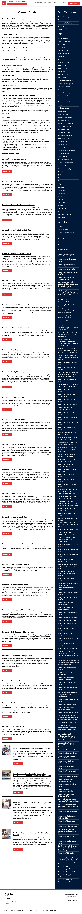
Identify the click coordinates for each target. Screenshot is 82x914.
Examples (61, 181)
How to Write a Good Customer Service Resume (66, 533)
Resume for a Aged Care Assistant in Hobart (66, 317)
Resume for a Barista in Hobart (13, 444)
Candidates (61, 190)
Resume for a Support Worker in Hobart (68, 598)
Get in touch (61, 26)
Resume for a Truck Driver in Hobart (15, 328)
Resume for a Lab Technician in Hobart (67, 380)
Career (60, 227)
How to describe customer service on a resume (67, 460)
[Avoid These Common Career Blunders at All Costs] (6, 754)
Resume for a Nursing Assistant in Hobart (17, 544)
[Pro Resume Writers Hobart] (14, 4)
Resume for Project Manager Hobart (15, 564)
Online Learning (63, 114)
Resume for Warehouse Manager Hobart (65, 603)
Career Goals (62, 111)
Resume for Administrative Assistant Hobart (67, 817)
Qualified (61, 187)
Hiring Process (63, 157)
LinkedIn (54, 2)
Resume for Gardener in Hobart (13, 280)
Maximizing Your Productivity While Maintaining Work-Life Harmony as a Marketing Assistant (68, 861)
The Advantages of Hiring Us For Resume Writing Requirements (67, 694)
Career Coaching (63, 154)
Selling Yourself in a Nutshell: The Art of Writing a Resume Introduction (68, 335)
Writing (60, 211)
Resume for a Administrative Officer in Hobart (67, 608)
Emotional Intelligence (65, 84)
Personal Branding (64, 93)
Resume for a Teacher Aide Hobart (67, 683)
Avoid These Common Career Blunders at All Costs (31, 749)
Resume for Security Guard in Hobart (67, 485)
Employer (61, 199)
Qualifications (62, 202)
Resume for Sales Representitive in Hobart (66, 790)
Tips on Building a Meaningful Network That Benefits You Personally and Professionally (68, 374)
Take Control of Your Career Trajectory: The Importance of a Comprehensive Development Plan (32, 775)
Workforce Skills (63, 96)
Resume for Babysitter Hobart (68, 617)
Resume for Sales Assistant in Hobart (68, 555)
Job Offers (61, 44)
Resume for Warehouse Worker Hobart (16, 254)
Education (61, 56)
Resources (52, 4)
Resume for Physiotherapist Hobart (15, 585)
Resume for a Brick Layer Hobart (66, 428)
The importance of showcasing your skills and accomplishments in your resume (68, 586)
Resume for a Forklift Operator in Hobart (68, 480)
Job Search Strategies (65, 135)
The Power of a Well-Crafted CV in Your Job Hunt (67, 497)
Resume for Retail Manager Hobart (67, 842)
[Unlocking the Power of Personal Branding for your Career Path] (6, 808)
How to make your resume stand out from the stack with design (67, 449)
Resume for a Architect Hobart (68, 750)
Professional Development (66, 150)
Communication (63, 50)
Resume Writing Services (66, 233)
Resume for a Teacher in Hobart (14, 493)
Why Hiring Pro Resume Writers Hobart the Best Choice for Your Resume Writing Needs (68, 294)
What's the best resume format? (66, 644)
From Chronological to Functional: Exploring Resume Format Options (68, 328)
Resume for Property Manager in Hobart (68, 876)
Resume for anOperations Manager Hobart (18, 610)
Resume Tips (62, 65)
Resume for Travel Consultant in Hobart (68, 550)
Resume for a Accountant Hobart (14, 397)
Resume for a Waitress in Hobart (66, 390)
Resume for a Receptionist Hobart (67, 400)
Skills (60, 196)
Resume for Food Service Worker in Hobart (66, 278)
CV (59, 236)
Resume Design (63, 68)
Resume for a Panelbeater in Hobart (67, 688)
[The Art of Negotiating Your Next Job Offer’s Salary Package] (6, 838)
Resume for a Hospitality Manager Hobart (17, 656)
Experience (61, 193)
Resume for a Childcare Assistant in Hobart (66, 762)
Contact (64, 4)
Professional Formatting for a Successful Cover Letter (68, 455)
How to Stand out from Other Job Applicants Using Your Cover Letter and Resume (68, 491)
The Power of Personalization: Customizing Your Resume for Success (68, 806)
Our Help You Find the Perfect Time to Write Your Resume (68, 385)
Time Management (64, 87)
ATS (59, 59)
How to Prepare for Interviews (68, 722)
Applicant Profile (63, 62)
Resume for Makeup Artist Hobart (66, 629)
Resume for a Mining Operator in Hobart (17, 470)
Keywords (61, 71)
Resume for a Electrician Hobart (14, 159)
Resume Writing (63, 17)
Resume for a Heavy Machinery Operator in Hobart (68, 868)
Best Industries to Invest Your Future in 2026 (67, 433)
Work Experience (63, 74)
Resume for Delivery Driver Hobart (67, 785)
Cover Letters (47, 2)
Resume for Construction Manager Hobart (17, 703)
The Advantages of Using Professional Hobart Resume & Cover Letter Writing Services (68, 717)
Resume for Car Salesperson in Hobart (68, 700)
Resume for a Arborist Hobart (68, 776)
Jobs (59, 184)
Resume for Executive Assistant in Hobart (17, 181)
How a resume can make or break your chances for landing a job (67, 539)
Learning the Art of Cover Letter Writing (66, 673)
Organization (62, 47)
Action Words (62, 77)
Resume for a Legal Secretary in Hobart (67, 668)
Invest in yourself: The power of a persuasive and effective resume (67, 566)
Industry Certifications (65, 123)
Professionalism (63, 108)
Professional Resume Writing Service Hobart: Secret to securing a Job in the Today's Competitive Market (68, 522)
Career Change (62, 141)
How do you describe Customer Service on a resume (68, 438)
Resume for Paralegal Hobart (67, 872)
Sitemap (40, 910)
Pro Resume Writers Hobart (11, 910)
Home (34, 2)
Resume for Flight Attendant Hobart (67, 418)
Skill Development (64, 120)
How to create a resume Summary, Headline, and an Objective (67, 831)
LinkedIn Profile (63, 230)
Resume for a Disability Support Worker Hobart (66, 881)
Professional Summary (65, 81)
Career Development (64, 126)
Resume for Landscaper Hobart (68, 712)
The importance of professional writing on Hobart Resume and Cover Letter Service (68, 662)
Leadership (61, 105)
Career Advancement (65, 117)
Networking (62, 99)
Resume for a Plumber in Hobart (66, 579)
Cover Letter (62, 242)
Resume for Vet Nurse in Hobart (66, 634)
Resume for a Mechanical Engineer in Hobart (66, 757)
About (59, 4)
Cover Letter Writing (64, 41)
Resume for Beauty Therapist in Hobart (16, 372)
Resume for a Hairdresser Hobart (14, 419)
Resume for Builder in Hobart (67, 753)
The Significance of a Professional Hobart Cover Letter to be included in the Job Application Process (67, 737)
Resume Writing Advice (65, 163)
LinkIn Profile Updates (65, 23)
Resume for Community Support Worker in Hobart (66, 255)
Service (60, 205)
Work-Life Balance (64, 90)
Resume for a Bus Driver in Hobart (67, 413)
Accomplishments (64, 53)
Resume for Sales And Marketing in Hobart (18, 350)
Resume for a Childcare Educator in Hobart (66, 708)
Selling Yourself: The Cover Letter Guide (67, 509)
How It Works (62, 2)
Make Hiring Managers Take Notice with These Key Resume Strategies (68, 357)
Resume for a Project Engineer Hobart (16, 304)
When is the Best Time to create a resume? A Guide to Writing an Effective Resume (67, 350)
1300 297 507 (74, 3)
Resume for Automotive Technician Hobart (66, 795)
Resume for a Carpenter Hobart (13, 726)
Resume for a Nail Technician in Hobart (16, 230)
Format (60, 172)
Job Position (62, 178)
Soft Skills (61, 147)
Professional (62, 208)
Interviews (61, 217)
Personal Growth (63, 144)
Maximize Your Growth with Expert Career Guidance (67, 443)
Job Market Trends (64, 129)
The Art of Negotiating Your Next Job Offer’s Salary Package (32, 834)
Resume (60, 245)
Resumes (39, 2)
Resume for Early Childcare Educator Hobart (18, 632)
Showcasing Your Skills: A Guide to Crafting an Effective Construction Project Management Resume (68, 285)
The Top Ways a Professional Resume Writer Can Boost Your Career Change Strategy (68, 848)
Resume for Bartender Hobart (67, 620)
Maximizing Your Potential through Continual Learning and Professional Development (68, 503)
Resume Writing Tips (65, 169)
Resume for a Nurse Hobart (67, 269)
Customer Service (63, 175)
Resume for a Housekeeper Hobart (14, 517)
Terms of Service (26, 910)
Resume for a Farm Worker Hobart (67, 837)
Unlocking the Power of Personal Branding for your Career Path (32, 803)
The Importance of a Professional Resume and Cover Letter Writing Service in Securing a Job (68, 342)
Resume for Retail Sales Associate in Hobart (18, 205)
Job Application (63, 38)
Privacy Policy (34, 910)
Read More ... (6, 171)
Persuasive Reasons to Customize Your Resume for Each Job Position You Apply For (67, 728)
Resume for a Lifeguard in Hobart (66, 822)
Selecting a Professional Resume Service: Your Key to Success (67, 573)
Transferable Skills (64, 132)
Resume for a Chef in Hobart (67, 826)
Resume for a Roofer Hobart (67, 704)
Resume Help (62, 166)
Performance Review (65, 102)
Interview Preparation (65, 214)
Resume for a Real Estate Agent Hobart (66, 368)
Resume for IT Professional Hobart (67, 772)
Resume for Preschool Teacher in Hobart (17, 681)
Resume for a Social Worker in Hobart (68, 423)
